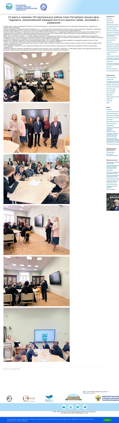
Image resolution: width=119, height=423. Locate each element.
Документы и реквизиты (112, 32)
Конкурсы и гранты (111, 123)
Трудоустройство (111, 90)
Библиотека (109, 94)
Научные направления (112, 113)
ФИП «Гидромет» (110, 189)
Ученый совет (110, 22)
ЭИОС (108, 102)
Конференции (110, 125)
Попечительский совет (112, 24)
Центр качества (110, 92)
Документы (109, 109)
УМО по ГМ (109, 98)
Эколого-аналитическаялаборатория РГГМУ (112, 176)
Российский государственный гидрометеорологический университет (78, 411)
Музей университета (111, 38)
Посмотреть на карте (88, 393)
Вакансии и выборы (111, 28)
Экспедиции (109, 119)
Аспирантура (109, 79)
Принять (107, 420)
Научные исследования (112, 115)
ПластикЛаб (109, 170)
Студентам (109, 100)
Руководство (109, 20)
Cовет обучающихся (111, 52)
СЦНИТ (108, 54)
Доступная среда (111, 88)
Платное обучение (111, 77)
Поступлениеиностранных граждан (112, 154)
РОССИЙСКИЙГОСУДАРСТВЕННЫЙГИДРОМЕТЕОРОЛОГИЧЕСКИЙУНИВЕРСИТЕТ (26, 8)
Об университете (110, 40)
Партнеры (109, 42)
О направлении (110, 152)
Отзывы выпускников (112, 68)
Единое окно (109, 61)
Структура (109, 18)
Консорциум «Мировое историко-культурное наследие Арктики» (112, 135)
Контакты (108, 66)
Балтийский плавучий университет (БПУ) (112, 181)
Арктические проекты (112, 184)
